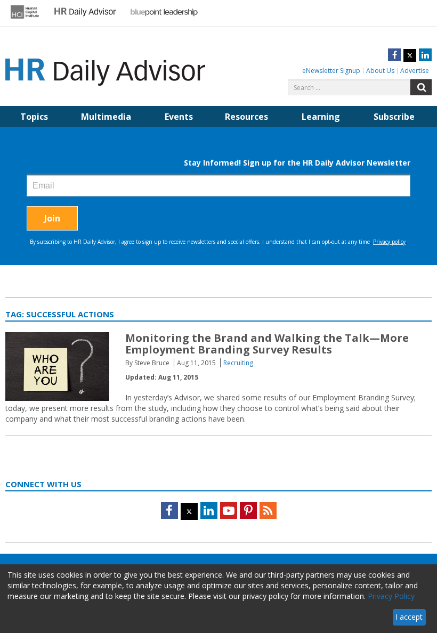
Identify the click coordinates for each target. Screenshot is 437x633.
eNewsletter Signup (331, 70)
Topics (34, 116)
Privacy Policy (391, 596)
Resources (246, 116)
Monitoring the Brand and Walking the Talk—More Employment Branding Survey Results (267, 344)
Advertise (414, 70)
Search (421, 87)
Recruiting (238, 362)
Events (179, 116)
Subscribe (394, 116)
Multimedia (106, 116)
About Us (380, 70)
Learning (321, 116)
